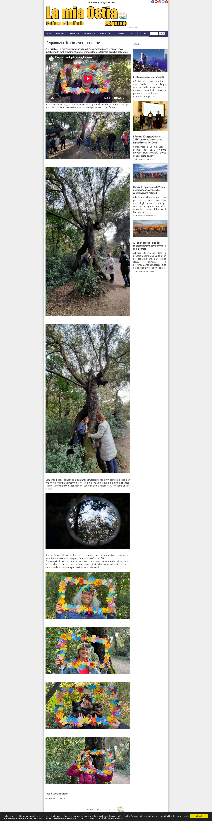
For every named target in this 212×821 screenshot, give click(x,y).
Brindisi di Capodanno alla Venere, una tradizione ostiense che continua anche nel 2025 (149, 189)
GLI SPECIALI (105, 33)
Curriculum (91, 809)
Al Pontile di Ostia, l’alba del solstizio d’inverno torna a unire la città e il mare (149, 245)
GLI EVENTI (60, 33)
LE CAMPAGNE (120, 33)
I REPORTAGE (74, 33)
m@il (97, 809)
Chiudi (199, 816)
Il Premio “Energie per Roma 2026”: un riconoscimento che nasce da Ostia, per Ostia (147, 139)
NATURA (143, 33)
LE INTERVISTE (89, 33)
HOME (49, 33)
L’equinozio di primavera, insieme (73, 42)
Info (122, 818)
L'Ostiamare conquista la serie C (148, 76)
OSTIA (133, 33)
